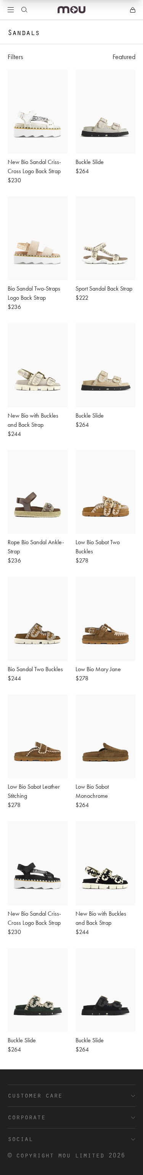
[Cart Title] (132, 10)
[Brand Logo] (71, 9)
